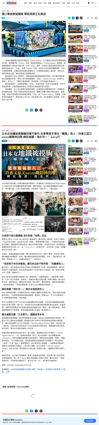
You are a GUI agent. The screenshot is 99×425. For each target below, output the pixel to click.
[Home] (11, 3)
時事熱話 (86, 30)
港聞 (7, 130)
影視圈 (85, 50)
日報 (7, 11)
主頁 (3, 11)
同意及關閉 (89, 421)
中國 (11, 11)
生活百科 (86, 40)
